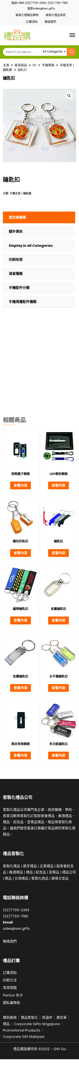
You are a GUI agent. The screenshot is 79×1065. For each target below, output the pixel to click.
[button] (69, 95)
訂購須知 (32, 22)
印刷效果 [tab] (16, 259)
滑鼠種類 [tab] (16, 273)
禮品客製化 (29, 1017)
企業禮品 (46, 866)
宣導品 (54, 872)
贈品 (8, 878)
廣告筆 (61, 1017)
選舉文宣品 (60, 878)
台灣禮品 (21, 878)
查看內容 (20, 485)
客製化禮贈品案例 (27, 15)
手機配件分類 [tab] (19, 287)
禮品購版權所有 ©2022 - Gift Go (39, 1049)
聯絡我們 (50, 22)
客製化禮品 (11, 866)
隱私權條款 (11, 1002)
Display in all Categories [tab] (31, 245)
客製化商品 (40, 878)
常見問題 (10, 987)
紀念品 (41, 872)
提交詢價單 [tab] (17, 217)
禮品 (29, 872)
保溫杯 (47, 1017)
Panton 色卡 (13, 995)
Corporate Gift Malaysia (23, 1036)
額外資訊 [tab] (16, 231)
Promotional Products (21, 1030)
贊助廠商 (10, 1017)
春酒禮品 (16, 872)
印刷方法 (10, 980)
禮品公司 (69, 872)
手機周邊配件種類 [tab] (22, 301)
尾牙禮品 (30, 866)
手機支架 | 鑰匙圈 (20, 193)
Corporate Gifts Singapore (37, 1023)
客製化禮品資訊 (56, 15)
